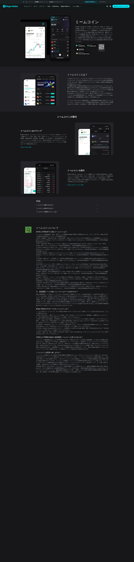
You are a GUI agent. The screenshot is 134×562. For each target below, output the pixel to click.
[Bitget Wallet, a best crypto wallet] (10, 6)
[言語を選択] (110, 6)
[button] (67, 205)
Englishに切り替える (90, 1)
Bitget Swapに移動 (25, 147)
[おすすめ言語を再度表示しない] (110, 2)
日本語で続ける (102, 1)
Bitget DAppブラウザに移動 (75, 185)
